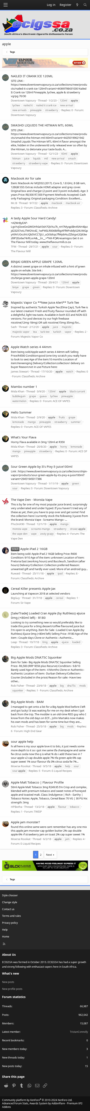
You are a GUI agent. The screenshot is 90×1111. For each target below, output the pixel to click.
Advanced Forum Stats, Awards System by (42, 1105)
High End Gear (33, 731)
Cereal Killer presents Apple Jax (33, 588)
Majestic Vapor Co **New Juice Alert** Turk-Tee (45, 302)
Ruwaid (15, 573)
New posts (8, 982)
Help (5, 929)
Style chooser (10, 895)
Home (5, 936)
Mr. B (14, 203)
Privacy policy (10, 923)
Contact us (8, 909)
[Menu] (5, 5)
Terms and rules (11, 916)
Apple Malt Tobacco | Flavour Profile (37, 782)
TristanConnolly (79, 1032)
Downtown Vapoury (23, 115)
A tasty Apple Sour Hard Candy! (33, 218)
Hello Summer (21, 412)
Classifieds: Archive (45, 207)
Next (49, 855)
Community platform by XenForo (37, 1100)
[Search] (85, 4)
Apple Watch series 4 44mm (31, 347)
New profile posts (12, 989)
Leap (14, 642)
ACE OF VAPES (61, 401)
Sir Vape (26, 603)
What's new (10, 973)
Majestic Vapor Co (32, 336)
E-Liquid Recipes (62, 771)
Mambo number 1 (24, 386)
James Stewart (20, 371)
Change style (9, 902)
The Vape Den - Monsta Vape (31, 499)
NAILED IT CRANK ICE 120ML (32, 76)
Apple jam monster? (25, 822)
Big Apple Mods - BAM (27, 702)
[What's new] (77, 4)
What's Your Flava (23, 437)
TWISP (38, 811)
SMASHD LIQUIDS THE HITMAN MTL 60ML (42, 125)
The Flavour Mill (21, 251)
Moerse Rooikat (21, 766)
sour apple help (22, 741)
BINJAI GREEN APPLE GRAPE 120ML (37, 261)
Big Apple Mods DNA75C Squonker (36, 657)
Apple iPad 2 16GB (30, 549)
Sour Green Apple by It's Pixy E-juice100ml (41, 466)
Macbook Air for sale (26, 178)
